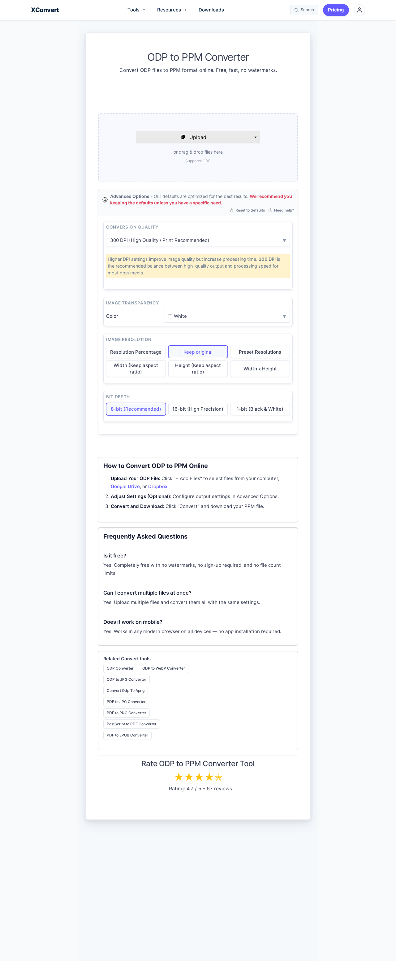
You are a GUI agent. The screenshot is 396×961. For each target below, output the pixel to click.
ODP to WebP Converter (163, 668)
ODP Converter (120, 668)
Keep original (198, 352)
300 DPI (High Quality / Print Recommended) (159, 240)
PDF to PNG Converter (126, 712)
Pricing (336, 10)
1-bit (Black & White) (260, 409)
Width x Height (260, 369)
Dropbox (157, 486)
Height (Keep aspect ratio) (198, 368)
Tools (136, 10)
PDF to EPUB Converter (127, 735)
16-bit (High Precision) (197, 409)
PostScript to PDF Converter (132, 724)
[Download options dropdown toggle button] (255, 137)
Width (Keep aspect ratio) (136, 368)
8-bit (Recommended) (136, 409)
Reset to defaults (250, 210)
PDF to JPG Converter (126, 701)
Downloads (211, 10)
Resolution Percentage (135, 352)
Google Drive (125, 486)
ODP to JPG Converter (126, 679)
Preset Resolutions (260, 352)
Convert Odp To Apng (125, 690)
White (180, 316)
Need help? (284, 210)
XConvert (45, 10)
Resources (171, 10)
